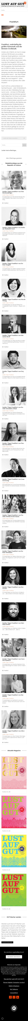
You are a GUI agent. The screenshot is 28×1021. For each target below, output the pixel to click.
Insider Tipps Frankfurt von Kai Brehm (12, 695)
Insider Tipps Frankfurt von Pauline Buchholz (13, 443)
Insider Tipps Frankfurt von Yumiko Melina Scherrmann (13, 515)
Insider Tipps (5, 195)
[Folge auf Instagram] (10, 997)
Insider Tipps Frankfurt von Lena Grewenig (13, 479)
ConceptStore (14, 993)
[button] (2, 1018)
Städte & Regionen (14, 986)
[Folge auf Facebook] (14, 997)
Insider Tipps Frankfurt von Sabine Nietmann (12, 551)
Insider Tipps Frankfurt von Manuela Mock (13, 336)
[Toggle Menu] (2, 15)
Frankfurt (11, 195)
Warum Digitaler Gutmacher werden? (14, 982)
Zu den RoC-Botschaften (7, 942)
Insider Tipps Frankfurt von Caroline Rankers (13, 659)
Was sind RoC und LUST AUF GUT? (14, 979)
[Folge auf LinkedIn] (17, 997)
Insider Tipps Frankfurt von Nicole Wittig (13, 300)
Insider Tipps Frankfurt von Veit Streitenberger (13, 192)
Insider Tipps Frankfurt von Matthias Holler (13, 623)
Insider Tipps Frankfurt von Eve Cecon (13, 587)
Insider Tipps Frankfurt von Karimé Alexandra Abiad (13, 408)
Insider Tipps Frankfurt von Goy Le (13, 372)
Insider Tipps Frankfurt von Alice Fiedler (13, 731)
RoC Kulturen (14, 989)
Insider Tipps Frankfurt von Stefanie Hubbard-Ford (13, 228)
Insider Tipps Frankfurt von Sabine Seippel (12, 264)
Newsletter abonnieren (14, 956)
